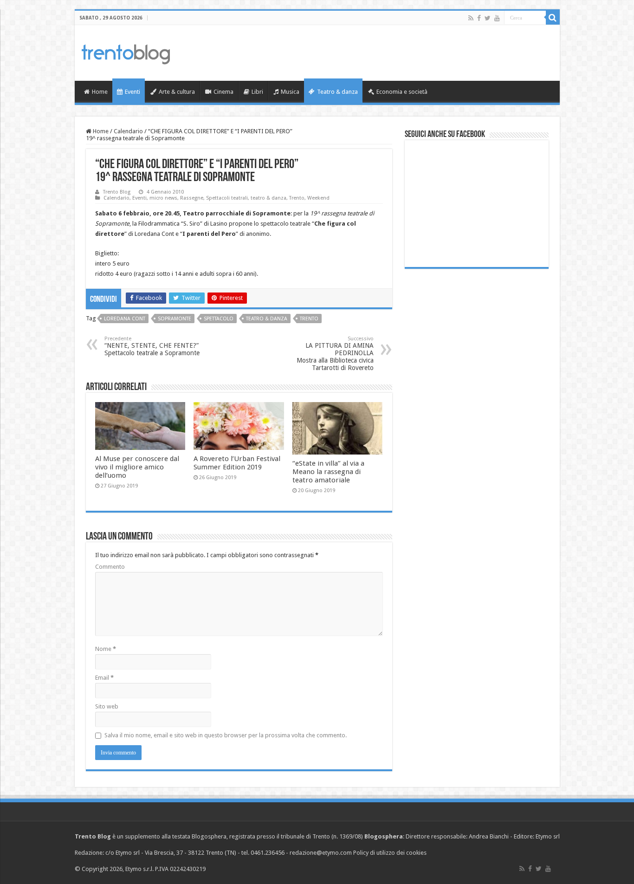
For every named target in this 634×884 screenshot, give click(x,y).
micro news (163, 198)
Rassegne (191, 198)
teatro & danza (268, 198)
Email (104, 677)
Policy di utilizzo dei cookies (390, 852)
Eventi (132, 91)
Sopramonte (174, 319)
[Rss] (470, 18)
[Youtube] (497, 18)
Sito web (106, 706)
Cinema (223, 91)
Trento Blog (116, 192)
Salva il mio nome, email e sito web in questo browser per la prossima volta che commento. (225, 735)
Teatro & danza (337, 91)
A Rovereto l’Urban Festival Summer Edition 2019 (237, 463)
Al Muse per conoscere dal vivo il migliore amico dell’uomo (137, 467)
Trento (296, 198)
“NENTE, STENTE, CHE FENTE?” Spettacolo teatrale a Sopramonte (152, 346)
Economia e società (401, 91)
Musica (290, 91)
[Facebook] (479, 18)
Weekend (318, 198)
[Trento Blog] (126, 52)
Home (100, 91)
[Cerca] (553, 18)
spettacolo (218, 319)
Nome (105, 648)
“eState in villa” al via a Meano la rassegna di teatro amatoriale (328, 471)
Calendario (128, 131)
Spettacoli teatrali (227, 198)
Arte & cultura (177, 91)
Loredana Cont (124, 319)
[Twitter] (488, 18)
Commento (110, 566)
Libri (257, 91)
